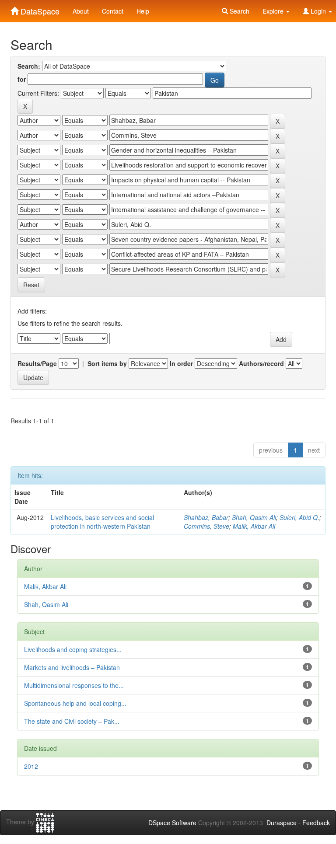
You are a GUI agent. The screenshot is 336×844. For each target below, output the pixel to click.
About (81, 11)
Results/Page (37, 363)
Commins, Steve (206, 526)
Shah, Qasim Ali (254, 517)
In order (181, 363)
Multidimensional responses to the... (74, 685)
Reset (31, 284)
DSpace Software (172, 822)
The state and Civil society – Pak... (71, 721)
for (22, 79)
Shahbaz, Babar (206, 517)
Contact (112, 11)
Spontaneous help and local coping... (75, 703)
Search (238, 11)
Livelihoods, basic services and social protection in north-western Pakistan (102, 521)
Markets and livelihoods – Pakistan (72, 667)
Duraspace (281, 822)
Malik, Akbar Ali (254, 526)
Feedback (316, 822)
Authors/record (261, 363)
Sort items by (107, 363)
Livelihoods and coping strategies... (73, 649)
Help (142, 11)
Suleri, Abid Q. (299, 517)
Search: (29, 66)
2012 (31, 766)
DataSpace (39, 9)
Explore (273, 11)
